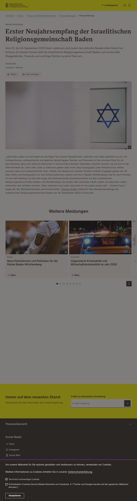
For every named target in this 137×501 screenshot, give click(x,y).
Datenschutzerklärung (80, 471)
